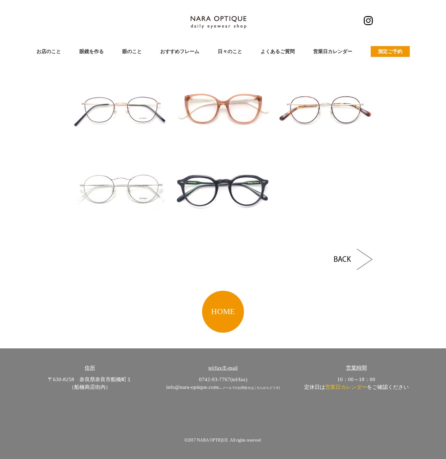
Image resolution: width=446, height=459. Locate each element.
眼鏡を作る (91, 51)
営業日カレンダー (332, 51)
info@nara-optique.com (192, 387)
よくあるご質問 (278, 51)
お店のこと (49, 51)
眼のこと (132, 51)
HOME (223, 311)
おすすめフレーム (179, 51)
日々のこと (230, 51)
